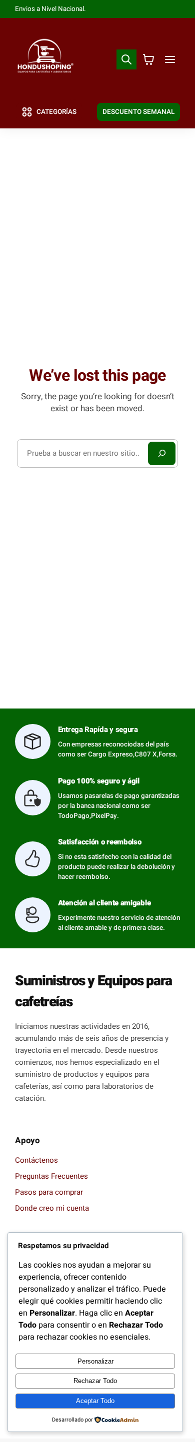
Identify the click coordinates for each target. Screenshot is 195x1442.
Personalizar (96, 1361)
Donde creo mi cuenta (52, 1208)
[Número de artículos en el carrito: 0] (148, 59)
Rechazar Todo (95, 1381)
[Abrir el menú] (170, 59)
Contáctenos (36, 1160)
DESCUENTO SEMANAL (138, 112)
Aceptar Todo (95, 1401)
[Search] (161, 453)
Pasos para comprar (49, 1192)
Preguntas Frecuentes (51, 1176)
